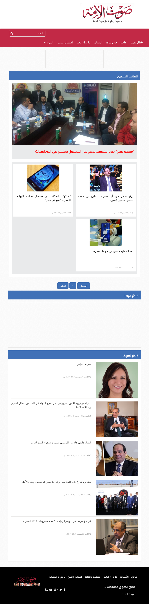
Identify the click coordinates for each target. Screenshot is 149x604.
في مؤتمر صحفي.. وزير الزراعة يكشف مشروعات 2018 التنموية (57, 521)
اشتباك (98, 42)
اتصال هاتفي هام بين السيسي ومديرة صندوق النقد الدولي (61, 442)
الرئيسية (135, 42)
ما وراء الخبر (83, 42)
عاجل (123, 42)
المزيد (49, 42)
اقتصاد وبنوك (65, 42)
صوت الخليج (75, 576)
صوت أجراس (84, 364)
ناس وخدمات (57, 576)
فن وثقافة (111, 42)
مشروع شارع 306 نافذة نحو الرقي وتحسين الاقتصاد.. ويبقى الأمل (56, 482)
